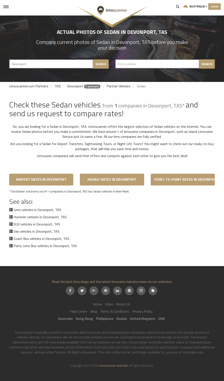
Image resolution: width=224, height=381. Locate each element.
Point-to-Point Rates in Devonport (184, 179)
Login (214, 6)
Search (178, 6)
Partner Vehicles (118, 86)
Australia (197, 6)
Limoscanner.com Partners (28, 86)
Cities (109, 304)
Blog (93, 311)
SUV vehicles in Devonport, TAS (37, 224)
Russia (121, 318)
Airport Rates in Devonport (41, 179)
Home (97, 304)
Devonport (75, 86)
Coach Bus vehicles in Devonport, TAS (41, 238)
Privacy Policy (142, 311)
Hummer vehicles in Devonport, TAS (40, 217)
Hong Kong (84, 318)
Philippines (104, 318)
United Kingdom (142, 318)
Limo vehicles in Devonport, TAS (37, 209)
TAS (58, 86)
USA (161, 318)
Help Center (78, 311)
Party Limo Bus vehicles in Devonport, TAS (45, 245)
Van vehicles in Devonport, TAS (37, 231)
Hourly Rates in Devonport (112, 179)
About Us (123, 304)
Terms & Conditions (114, 311)
